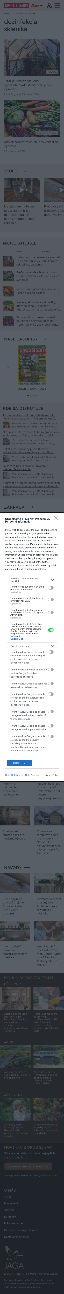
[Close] (57, 519)
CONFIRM (19, 763)
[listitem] (32, 579)
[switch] (51, 588)
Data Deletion (12, 775)
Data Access (32, 775)
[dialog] (32, 647)
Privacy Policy (51, 775)
